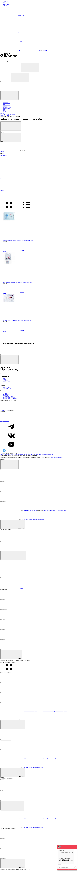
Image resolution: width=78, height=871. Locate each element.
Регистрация (44, 50)
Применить (2, 151)
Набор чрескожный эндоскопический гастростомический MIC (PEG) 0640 (17, 282)
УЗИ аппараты (5, 393)
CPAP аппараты (6, 394)
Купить (4, 251)
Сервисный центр (6, 108)
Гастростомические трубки (5, 115)
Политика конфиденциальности (6, 454)
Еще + (2, 153)
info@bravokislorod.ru (4, 421)
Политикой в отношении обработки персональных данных (55, 510)
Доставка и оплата (6, 2)
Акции (4, 109)
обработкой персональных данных (30, 510)
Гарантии (4, 111)
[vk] (11, 439)
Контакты (5, 5)
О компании (5, 1)
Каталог (4, 101)
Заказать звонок (11, 410)
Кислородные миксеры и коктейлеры (10, 398)
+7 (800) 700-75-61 (4, 410)
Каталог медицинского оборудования (7, 114)
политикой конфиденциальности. (57, 457)
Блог (4, 3)
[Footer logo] (9, 372)
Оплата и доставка (6, 381)
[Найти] (20, 77)
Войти (40, 50)
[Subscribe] (9, 359)
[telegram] (11, 430)
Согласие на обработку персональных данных (22, 454)
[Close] (9, 464)
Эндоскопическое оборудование (9, 397)
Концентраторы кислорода (8, 396)
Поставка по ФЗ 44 (6, 4)
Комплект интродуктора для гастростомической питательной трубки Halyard (18, 240)
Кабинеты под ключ (7, 107)
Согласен (2, 459)
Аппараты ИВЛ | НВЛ (7, 395)
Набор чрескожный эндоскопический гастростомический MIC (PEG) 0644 (17, 320)
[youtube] (11, 448)
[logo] (9, 59)
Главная (2, 113)
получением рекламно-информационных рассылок (34, 519)
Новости (4, 110)
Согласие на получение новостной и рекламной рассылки (42, 454)
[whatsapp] (4, 451)
